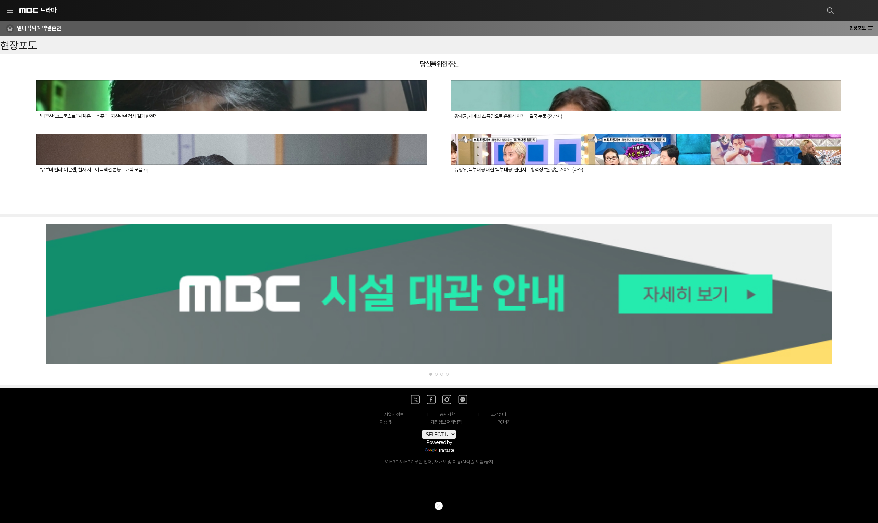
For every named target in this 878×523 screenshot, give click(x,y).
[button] (430, 374)
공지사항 (447, 415)
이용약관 (387, 422)
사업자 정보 (394, 415)
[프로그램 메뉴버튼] (870, 28)
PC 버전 (504, 422)
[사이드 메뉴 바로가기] (10, 10)
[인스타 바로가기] (446, 399)
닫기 (439, 506)
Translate (446, 450)
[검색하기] (830, 10)
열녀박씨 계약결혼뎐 (39, 28)
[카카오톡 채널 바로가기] (462, 399)
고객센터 (498, 415)
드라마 (48, 10)
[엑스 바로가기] (415, 399)
